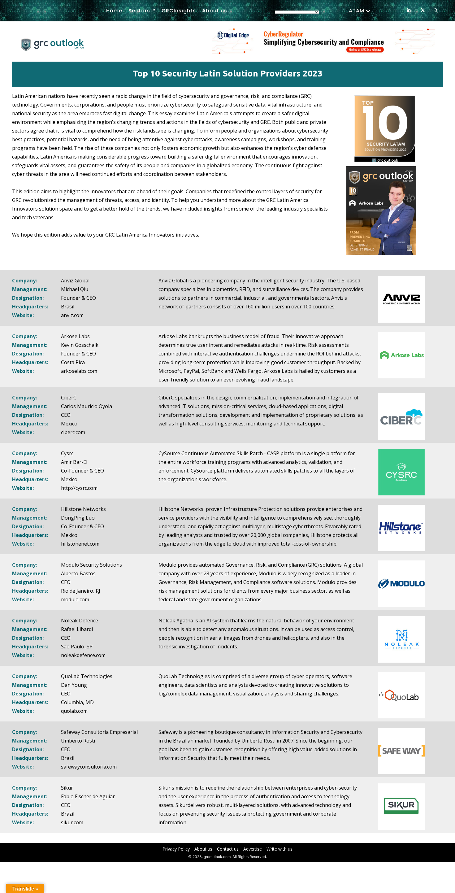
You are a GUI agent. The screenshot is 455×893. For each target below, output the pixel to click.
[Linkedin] (408, 10)
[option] (323, 44)
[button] (435, 10)
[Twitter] (422, 10)
